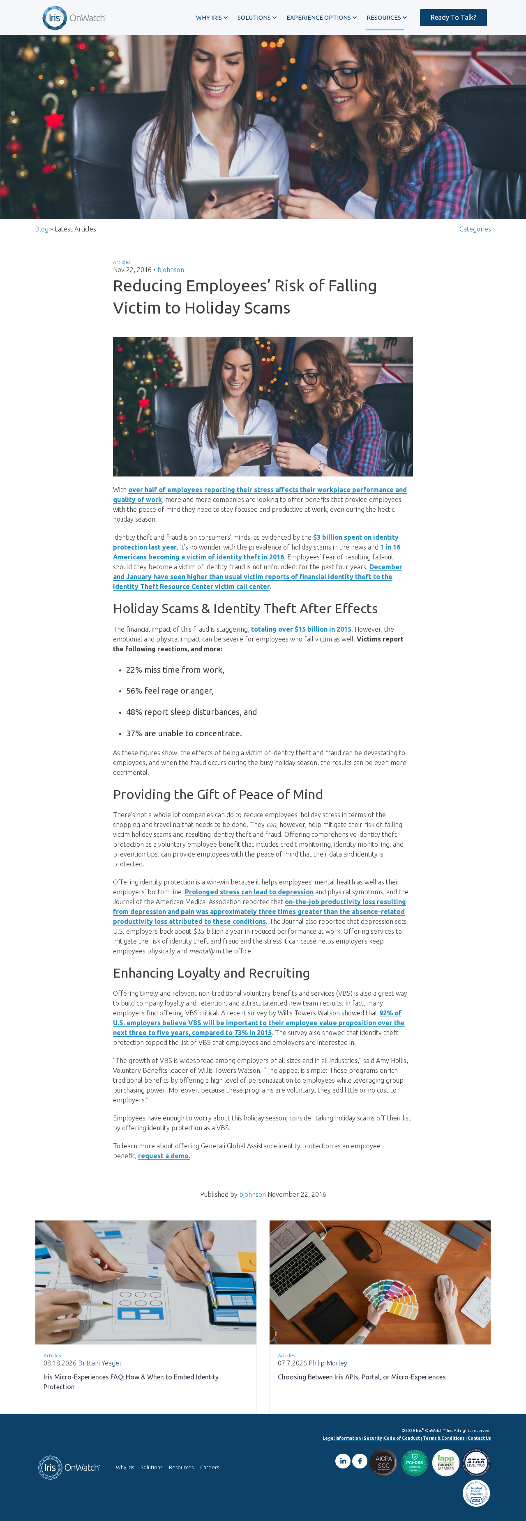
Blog (41, 229)
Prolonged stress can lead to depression (249, 892)
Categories (475, 229)
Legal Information (342, 1438)
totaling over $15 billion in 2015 (301, 629)
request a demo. (164, 1155)
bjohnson (170, 269)
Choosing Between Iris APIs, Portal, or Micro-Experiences (362, 1377)
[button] (212, 17)
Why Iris (125, 1467)
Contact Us (479, 1438)
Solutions (151, 1467)
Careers (209, 1467)
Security (373, 1438)
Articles (121, 262)
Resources (181, 1467)
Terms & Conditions (444, 1438)
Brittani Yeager (100, 1363)
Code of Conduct (402, 1438)
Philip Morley (328, 1363)
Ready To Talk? (453, 17)
